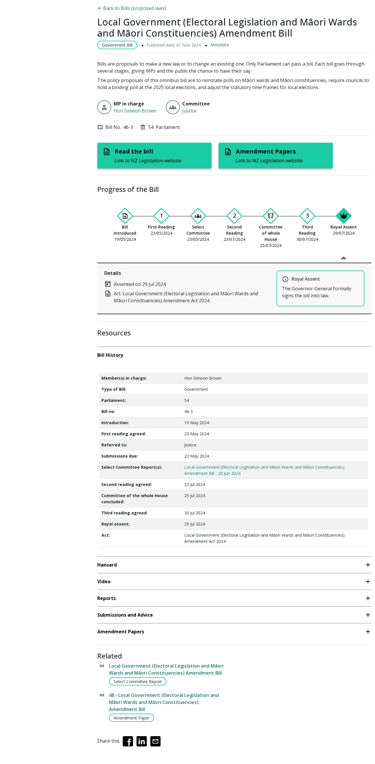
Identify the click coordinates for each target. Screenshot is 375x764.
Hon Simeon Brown (135, 111)
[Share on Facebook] (127, 741)
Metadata (219, 44)
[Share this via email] (155, 741)
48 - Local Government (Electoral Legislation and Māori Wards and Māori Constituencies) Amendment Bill (164, 702)
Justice (189, 111)
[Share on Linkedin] (141, 741)
